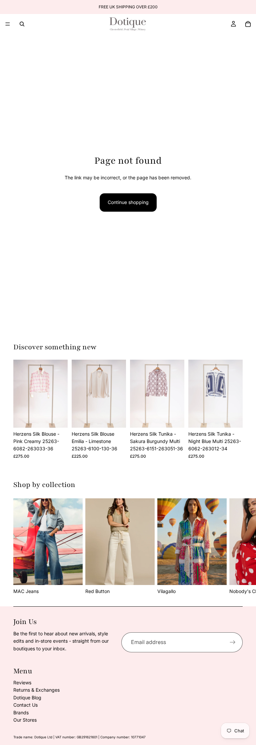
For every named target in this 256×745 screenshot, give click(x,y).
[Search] (22, 24)
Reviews (22, 682)
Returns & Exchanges (36, 690)
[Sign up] (233, 642)
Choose (121, 417)
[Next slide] (235, 546)
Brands (21, 712)
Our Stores (25, 720)
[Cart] (248, 24)
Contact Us (25, 705)
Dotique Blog (27, 697)
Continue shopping (128, 202)
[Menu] (7, 24)
